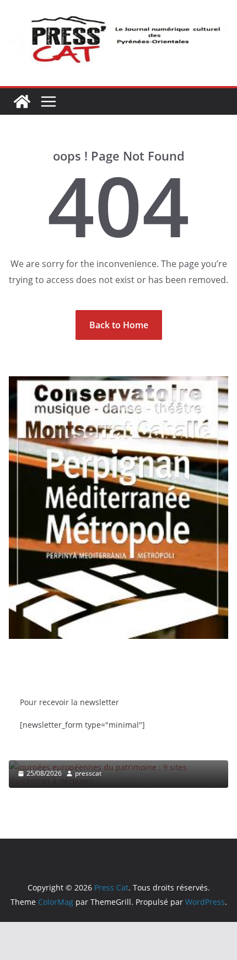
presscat (88, 773)
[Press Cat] (22, 101)
